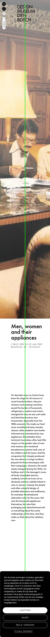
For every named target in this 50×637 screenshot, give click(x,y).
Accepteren (25, 610)
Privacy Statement (23, 631)
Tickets (4, 24)
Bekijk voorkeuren (25, 625)
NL (4, 13)
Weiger (25, 617)
